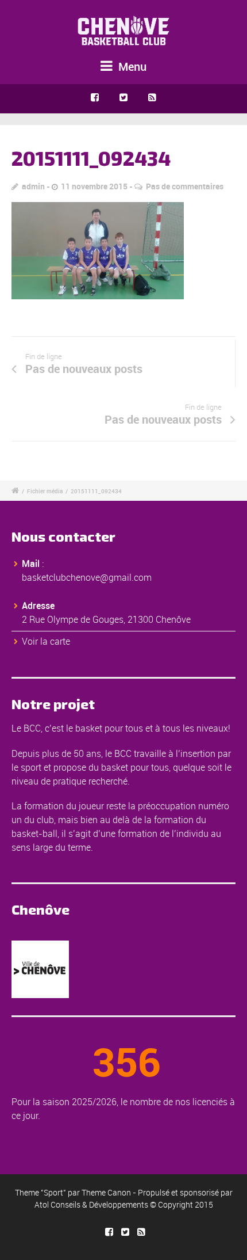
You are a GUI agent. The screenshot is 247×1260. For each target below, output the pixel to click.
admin (33, 186)
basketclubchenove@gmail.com (87, 577)
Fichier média (45, 491)
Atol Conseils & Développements (91, 1204)
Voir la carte (46, 641)
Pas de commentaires (184, 186)
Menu (130, 66)
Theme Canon (106, 1192)
